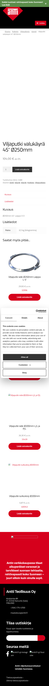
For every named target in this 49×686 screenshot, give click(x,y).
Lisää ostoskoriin (22, 169)
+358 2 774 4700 (18, 608)
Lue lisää (6, 5)
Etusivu (7, 32)
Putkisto (15, 32)
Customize (23, 365)
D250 (12, 183)
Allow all (24, 357)
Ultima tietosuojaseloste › (17, 681)
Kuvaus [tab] (8, 194)
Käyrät (34, 32)
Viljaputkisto (25, 32)
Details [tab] (24, 318)
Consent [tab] (8, 318)
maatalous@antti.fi (19, 613)
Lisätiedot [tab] (9, 201)
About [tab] (40, 318)
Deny (24, 373)
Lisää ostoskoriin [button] (24, 297)
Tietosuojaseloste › (14, 677)
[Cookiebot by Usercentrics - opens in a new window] (35, 311)
